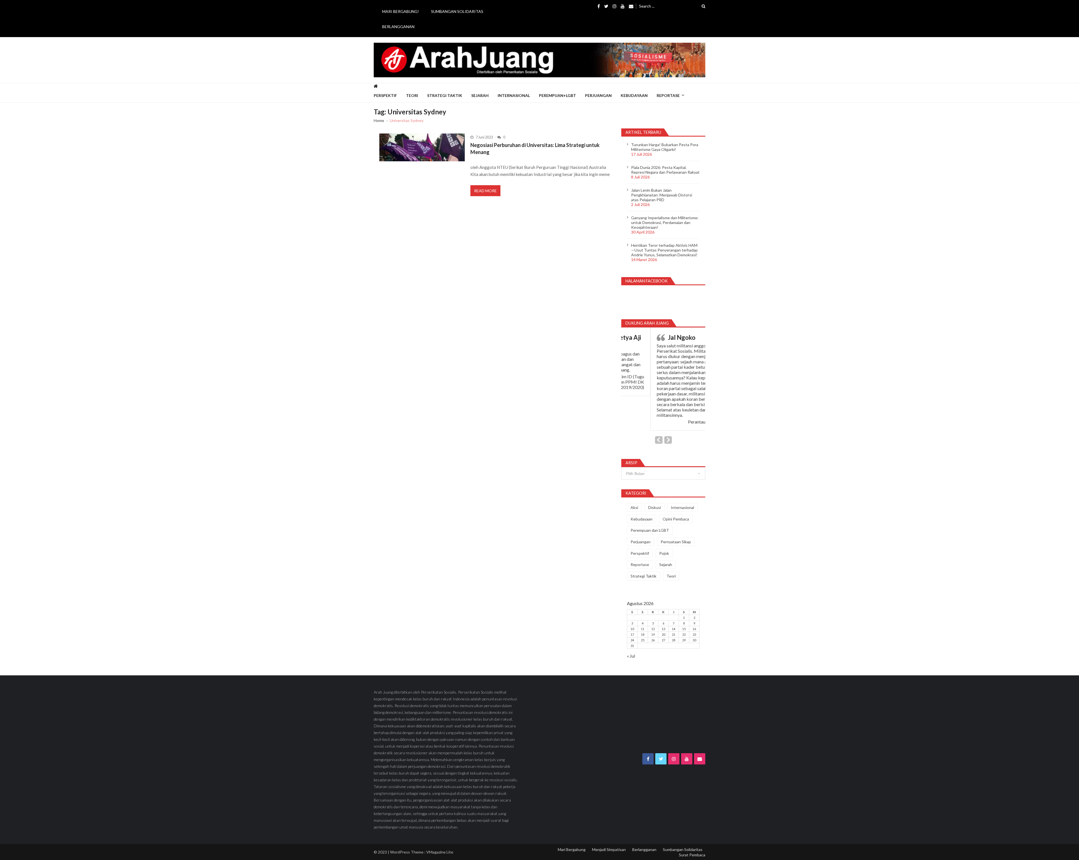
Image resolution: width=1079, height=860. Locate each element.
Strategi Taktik (444, 95)
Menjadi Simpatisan (609, 849)
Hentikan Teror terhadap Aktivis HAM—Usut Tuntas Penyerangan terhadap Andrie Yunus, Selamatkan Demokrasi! (664, 250)
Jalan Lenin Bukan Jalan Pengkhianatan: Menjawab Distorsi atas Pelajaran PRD (661, 195)
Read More (485, 190)
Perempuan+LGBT (557, 95)
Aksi (634, 507)
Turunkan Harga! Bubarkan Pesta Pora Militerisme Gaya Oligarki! (664, 147)
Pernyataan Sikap (676, 541)
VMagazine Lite (439, 852)
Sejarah (480, 95)
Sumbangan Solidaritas (457, 11)
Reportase (668, 95)
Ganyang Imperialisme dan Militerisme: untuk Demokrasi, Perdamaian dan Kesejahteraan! (665, 222)
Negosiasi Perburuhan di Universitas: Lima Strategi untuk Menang (535, 148)
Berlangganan (398, 26)
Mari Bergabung (572, 849)
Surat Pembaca (692, 854)
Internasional (514, 95)
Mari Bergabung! (400, 11)
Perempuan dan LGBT (650, 530)
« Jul (631, 655)
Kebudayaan (634, 95)
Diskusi (654, 507)
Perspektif (385, 95)
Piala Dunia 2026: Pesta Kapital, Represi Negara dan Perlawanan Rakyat (665, 170)
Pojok (664, 553)
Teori (412, 95)
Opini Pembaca (676, 519)
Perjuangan (598, 95)
